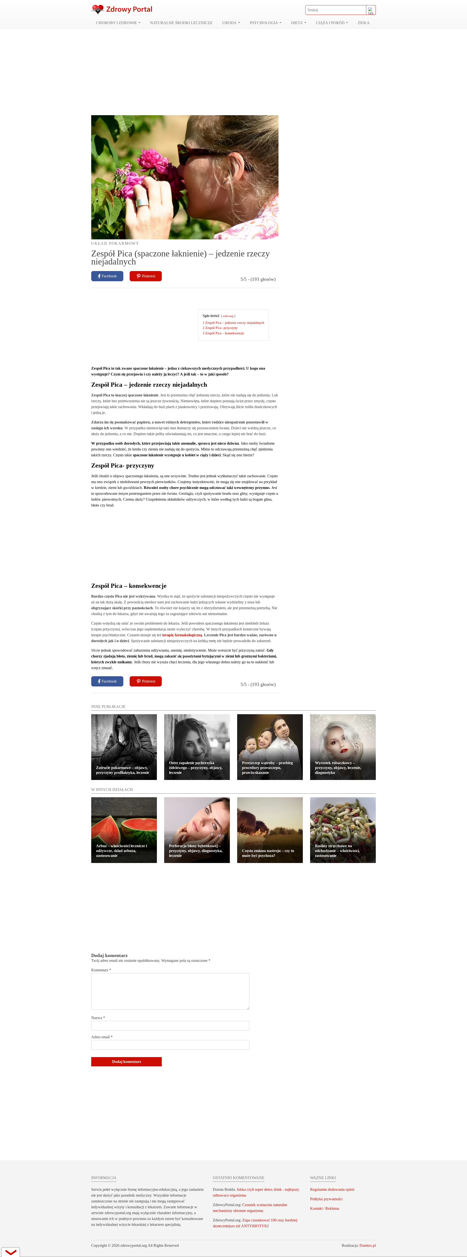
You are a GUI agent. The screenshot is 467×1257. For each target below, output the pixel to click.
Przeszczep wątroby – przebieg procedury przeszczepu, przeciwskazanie (267, 768)
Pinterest (148, 276)
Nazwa (98, 1018)
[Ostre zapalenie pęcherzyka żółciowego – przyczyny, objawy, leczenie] (197, 747)
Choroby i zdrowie (116, 23)
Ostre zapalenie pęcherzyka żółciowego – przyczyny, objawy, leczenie (195, 768)
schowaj (228, 316)
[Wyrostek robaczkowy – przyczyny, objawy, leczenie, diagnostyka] (343, 747)
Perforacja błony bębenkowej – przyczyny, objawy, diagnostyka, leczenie (196, 851)
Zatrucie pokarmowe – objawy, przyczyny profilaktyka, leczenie (122, 770)
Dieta (297, 23)
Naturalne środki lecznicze (181, 23)
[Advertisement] (233, 72)
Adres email (102, 1037)
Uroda (229, 23)
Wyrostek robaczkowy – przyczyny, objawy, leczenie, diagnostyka (338, 768)
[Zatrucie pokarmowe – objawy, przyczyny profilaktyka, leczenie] (124, 747)
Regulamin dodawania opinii (332, 1189)
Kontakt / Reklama (324, 1208)
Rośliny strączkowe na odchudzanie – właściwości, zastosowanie (337, 851)
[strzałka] (10, 1252)
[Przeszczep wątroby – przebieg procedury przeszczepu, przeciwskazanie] (270, 747)
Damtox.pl (367, 1245)
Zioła (364, 23)
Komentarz (101, 970)
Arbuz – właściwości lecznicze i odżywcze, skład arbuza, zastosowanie (121, 851)
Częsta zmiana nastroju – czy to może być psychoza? (268, 853)
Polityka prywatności (326, 1199)
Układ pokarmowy (115, 243)
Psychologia (264, 23)
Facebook (109, 276)
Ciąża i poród (330, 23)
